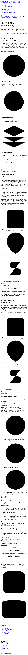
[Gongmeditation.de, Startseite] (10, 2)
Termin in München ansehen (8, 33)
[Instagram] (14, 595)
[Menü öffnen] (1, 15)
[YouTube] (14, 622)
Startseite (6, 628)
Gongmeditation (8, 6)
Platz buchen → (4, 283)
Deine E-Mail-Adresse (6, 539)
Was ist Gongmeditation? (21, 33)
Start (5, 5)
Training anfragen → (6, 496)
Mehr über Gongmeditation (7, 51)
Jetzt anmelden (4, 540)
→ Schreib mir (4, 648)
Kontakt (6, 11)
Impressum (3, 653)
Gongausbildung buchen (10, 12)
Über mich (6, 9)
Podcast (6, 635)
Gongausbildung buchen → (12, 17)
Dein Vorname (4, 537)
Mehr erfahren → (5, 391)
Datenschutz (4, 545)
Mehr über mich (4, 521)
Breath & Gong (7, 8)
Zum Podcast (14, 559)
